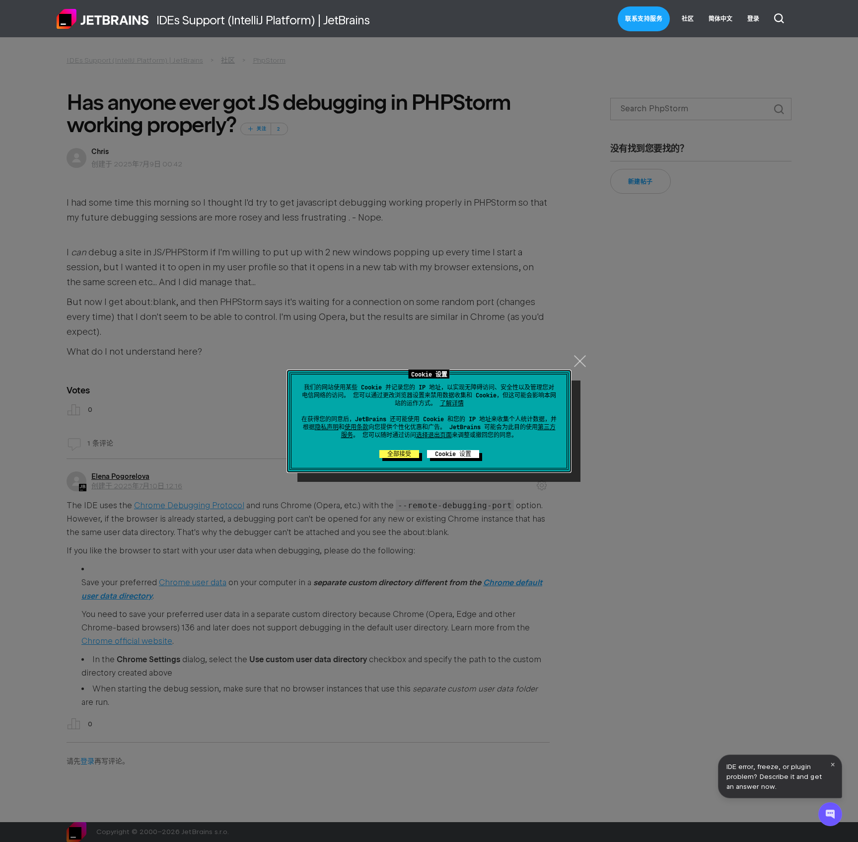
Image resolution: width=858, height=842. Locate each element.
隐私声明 (327, 427)
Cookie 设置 (453, 454)
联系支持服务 (643, 18)
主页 (103, 19)
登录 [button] (753, 18)
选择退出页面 (434, 435)
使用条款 (356, 427)
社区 (688, 18)
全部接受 (399, 454)
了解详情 (452, 403)
